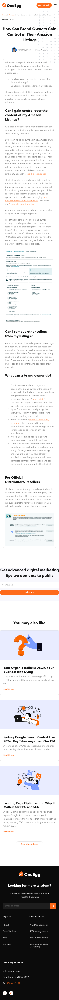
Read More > (8, 689)
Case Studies (9, 931)
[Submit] (53, 906)
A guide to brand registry (21, 204)
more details (38, 399)
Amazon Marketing (39, 938)
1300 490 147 (13, 983)
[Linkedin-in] (11, 993)
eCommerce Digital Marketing (39, 945)
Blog (5, 938)
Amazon (12, 15)
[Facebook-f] (5, 993)
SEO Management (39, 931)
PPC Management (38, 925)
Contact (7, 944)
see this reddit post (36, 174)
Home (4, 15)
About (6, 925)
